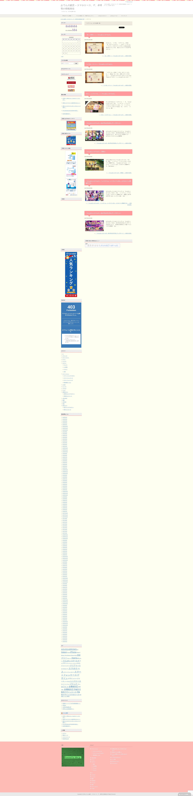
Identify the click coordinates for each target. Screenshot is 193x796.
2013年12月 (65, 599)
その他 (64, 384)
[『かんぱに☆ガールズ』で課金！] (94, 169)
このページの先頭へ (185, 794)
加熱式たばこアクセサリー (69, 393)
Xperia (74, 658)
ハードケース (75, 681)
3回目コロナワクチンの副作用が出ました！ (71, 102)
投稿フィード (65, 735)
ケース (78, 665)
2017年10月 (65, 516)
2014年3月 (65, 594)
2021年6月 (65, 437)
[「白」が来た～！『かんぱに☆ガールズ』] (94, 52)
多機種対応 (69, 689)
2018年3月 (65, 507)
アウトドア (65, 355)
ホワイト (64, 687)
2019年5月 (65, 482)
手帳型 (76, 689)
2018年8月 (65, 498)
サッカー (65, 364)
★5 (78, 658)
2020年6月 (65, 458)
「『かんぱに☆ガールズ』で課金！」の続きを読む (119, 172)
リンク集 (113, 759)
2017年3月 (65, 529)
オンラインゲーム (66, 665)
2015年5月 (65, 569)
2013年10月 (65, 603)
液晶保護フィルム (67, 382)
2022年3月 (65, 421)
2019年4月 (65, 484)
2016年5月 (65, 547)
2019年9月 (65, 475)
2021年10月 (65, 430)
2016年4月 (65, 549)
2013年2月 (65, 618)
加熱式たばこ (65, 392)
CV (77, 649)
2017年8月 (65, 520)
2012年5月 (65, 634)
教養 (63, 400)
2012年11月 (65, 623)
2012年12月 (65, 621)
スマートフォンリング (68, 380)
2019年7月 (65, 478)
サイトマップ (124, 15)
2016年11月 (65, 536)
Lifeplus (64, 705)
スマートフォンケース (68, 378)
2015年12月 (65, 556)
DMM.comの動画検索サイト (68, 708)
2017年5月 (65, 525)
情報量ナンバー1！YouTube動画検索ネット (71, 703)
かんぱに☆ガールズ (71, 661)
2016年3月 (65, 551)
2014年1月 (65, 598)
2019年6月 (65, 480)
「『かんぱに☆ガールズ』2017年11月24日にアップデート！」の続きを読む (113, 143)
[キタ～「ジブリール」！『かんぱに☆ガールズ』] (94, 111)
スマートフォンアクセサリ (69, 375)
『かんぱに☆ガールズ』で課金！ (96, 151)
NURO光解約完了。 (67, 113)
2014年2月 (65, 596)
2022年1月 (65, 424)
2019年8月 (65, 477)
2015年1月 (65, 576)
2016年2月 (65, 552)
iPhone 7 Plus (64, 655)
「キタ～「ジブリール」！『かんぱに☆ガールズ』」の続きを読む (116, 114)
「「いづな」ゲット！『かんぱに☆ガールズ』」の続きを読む (117, 85)
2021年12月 (65, 426)
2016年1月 (65, 554)
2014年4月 (65, 592)
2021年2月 (65, 444)
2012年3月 (65, 637)
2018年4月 (65, 505)
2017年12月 (65, 513)
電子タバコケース (67, 409)
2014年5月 (65, 590)
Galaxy (64, 652)
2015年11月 (65, 558)
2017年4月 (65, 527)
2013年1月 (65, 619)
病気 (63, 403)
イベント (70, 663)
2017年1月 (65, 533)
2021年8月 (65, 433)
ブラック (73, 684)
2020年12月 (65, 448)
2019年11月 (65, 471)
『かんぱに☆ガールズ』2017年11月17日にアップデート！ (103, 213)
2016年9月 (65, 540)
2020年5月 (65, 460)
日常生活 (64, 402)
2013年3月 (65, 616)
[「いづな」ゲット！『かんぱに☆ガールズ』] (94, 82)
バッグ (64, 390)
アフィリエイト (66, 357)
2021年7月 (65, 435)
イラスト (74, 663)
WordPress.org (66, 738)
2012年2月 (65, 639)
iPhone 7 (78, 652)
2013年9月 (65, 605)
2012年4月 (65, 636)
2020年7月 (65, 457)
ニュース (64, 386)
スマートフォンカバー (69, 672)
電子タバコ (65, 405)
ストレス (64, 361)
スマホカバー (64, 668)
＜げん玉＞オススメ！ (102, 15)
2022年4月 (65, 419)
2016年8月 (65, 542)
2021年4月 (65, 440)
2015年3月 (65, 572)
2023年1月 (65, 417)
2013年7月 (65, 609)
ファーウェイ (67, 684)
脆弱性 (68, 696)
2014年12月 (65, 578)
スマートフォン (66, 373)
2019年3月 (65, 486)
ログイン (64, 733)
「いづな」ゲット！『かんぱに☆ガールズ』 (99, 64)
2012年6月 (65, 632)
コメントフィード (66, 737)
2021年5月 (65, 439)
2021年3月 (65, 442)
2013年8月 (65, 607)
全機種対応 (73, 687)
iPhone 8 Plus (74, 655)
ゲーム (64, 359)
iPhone (73, 652)
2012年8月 (65, 628)
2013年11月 (65, 601)
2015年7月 (65, 565)
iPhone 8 (69, 655)
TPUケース (69, 658)
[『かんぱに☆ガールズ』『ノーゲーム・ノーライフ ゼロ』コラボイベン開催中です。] (94, 200)
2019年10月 (65, 473)
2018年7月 (65, 500)
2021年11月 (65, 428)
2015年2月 (65, 574)
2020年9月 (65, 453)
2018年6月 (65, 502)
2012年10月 (65, 625)
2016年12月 (65, 534)
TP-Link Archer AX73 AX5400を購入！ (70, 110)
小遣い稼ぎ (65, 398)
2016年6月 (65, 545)
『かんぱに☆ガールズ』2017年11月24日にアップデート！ (103, 123)
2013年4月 (65, 614)
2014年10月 (65, 581)
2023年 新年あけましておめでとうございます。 (71, 99)
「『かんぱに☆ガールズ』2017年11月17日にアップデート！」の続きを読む (113, 233)
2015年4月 (65, 571)
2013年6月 (65, 610)
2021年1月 (65, 446)
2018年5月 (65, 504)
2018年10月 (65, 495)
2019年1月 (65, 489)
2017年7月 (65, 522)
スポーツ (64, 363)
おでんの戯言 (65, 713)
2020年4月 (65, 462)
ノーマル (66, 681)
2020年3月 (65, 464)
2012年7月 (65, 630)
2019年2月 (65, 487)
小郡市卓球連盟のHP (67, 707)
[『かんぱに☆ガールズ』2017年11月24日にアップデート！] (94, 140)
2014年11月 (65, 580)
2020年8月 (65, 455)
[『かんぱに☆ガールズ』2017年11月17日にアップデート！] (94, 230)
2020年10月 (65, 451)
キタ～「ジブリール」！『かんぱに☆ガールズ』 (101, 93)
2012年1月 (65, 641)
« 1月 (62, 56)
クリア (73, 665)
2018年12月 (65, 491)
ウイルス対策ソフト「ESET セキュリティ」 (85, 15)
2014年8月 (65, 585)
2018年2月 (65, 509)
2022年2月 (65, 422)
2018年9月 (65, 496)
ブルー (78, 684)
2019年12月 (65, 469)
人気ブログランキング (71, 79)
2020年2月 (65, 466)
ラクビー (65, 369)
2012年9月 (65, 627)
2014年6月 (65, 589)
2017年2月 (65, 531)
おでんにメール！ (114, 15)
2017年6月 (65, 524)
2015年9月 (65, 562)
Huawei (68, 652)
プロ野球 (65, 367)
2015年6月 (65, 567)
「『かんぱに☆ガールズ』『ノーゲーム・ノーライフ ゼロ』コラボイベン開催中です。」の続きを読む (109, 204)
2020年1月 (65, 468)
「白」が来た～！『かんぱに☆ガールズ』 (99, 34)
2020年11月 (65, 449)
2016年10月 (65, 538)
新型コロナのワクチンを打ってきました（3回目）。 (71, 107)
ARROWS (72, 649)
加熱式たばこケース (68, 396)
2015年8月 (65, 563)
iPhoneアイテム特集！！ (67, 15)
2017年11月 (65, 515)
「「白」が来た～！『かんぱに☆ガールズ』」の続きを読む (117, 55)
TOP (72, 19)
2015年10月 (65, 560)
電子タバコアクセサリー (69, 407)
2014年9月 (65, 583)
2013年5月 (65, 612)
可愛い (62, 689)
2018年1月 (65, 511)
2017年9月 (65, 518)
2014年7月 (65, 587)
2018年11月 (65, 493)
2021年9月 (65, 431)
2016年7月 (65, 543)
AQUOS (64, 649)
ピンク (62, 684)
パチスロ (64, 388)
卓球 (65, 371)
